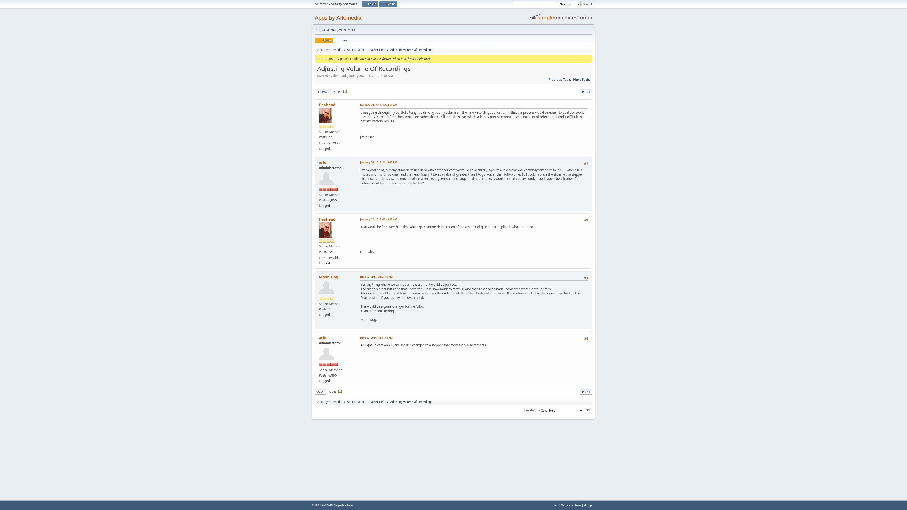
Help (555, 505)
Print (586, 92)
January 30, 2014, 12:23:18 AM (378, 104)
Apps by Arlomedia (338, 17)
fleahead (327, 104)
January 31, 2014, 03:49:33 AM (378, 219)
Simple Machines (343, 505)
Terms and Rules (571, 505)
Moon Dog (328, 277)
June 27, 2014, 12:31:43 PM (376, 337)
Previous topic (559, 79)
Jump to (529, 410)
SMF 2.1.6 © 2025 (322, 505)
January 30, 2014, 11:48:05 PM (378, 162)
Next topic (581, 79)
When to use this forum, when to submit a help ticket (395, 59)
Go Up (320, 391)
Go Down (322, 92)
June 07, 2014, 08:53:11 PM (376, 277)
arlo (322, 162)
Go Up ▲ (589, 505)
